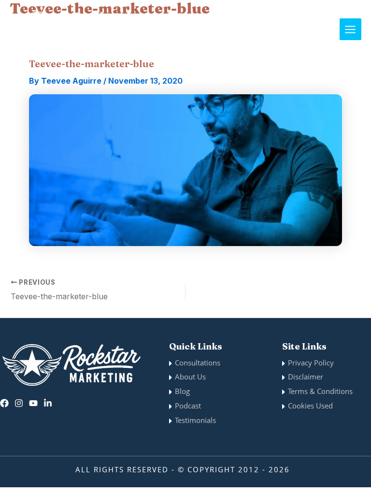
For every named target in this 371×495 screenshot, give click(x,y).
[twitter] (33, 403)
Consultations (197, 362)
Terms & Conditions (320, 391)
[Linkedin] (47, 403)
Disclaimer (305, 376)
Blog (182, 391)
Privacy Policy (311, 362)
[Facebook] (4, 403)
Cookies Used (310, 405)
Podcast (188, 405)
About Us (190, 376)
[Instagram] (18, 403)
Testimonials (195, 420)
